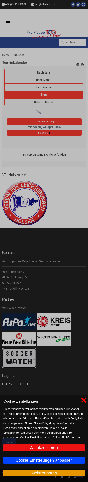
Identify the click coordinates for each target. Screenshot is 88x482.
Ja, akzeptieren (44, 447)
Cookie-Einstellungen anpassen (44, 460)
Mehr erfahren (44, 473)
